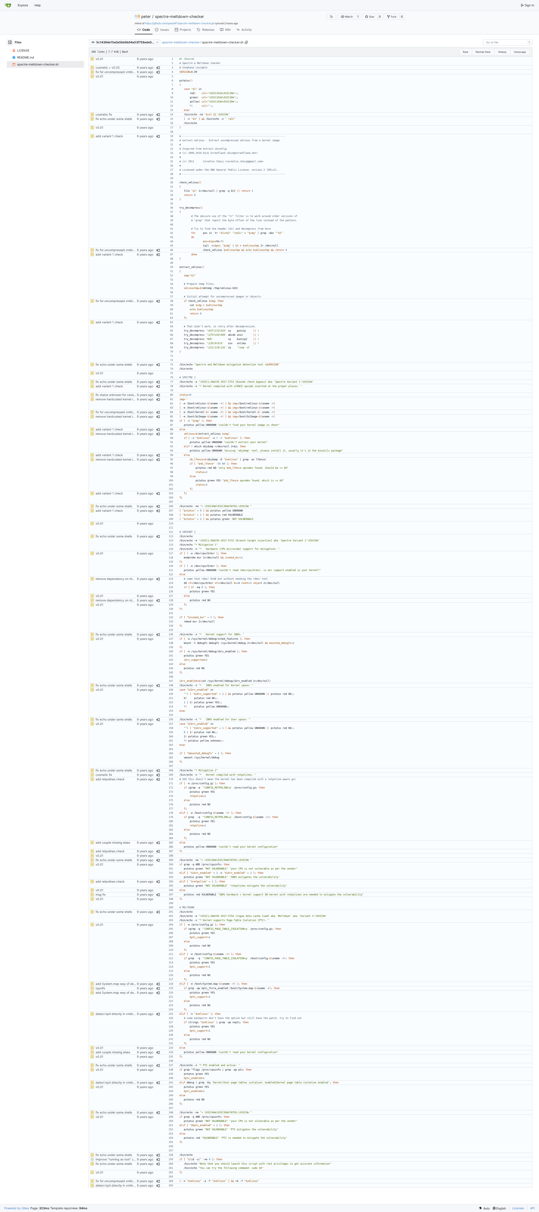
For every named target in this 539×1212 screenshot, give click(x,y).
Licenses (518, 1208)
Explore (23, 5)
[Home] (8, 5)
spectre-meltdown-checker (179, 17)
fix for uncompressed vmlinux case (120, 72)
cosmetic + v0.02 (108, 67)
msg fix (101, 894)
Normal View (483, 51)
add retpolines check (110, 779)
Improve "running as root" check (118, 1159)
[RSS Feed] (331, 16)
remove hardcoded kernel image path (122, 399)
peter (146, 17)
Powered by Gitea (16, 1208)
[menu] (484, 1208)
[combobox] (507, 42)
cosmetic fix (104, 114)
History (502, 51)
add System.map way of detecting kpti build (126, 984)
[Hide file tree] (10, 42)
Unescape (520, 51)
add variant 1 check (109, 136)
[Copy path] (246, 42)
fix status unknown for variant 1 (117, 395)
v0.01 (99, 59)
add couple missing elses (113, 842)
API (532, 1208)
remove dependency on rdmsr (116, 579)
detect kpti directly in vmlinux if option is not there (130, 1014)
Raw (465, 51)
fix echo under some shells (114, 119)
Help (38, 5)
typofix (100, 988)
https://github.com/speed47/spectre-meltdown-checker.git (179, 23)
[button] (347, 16)
